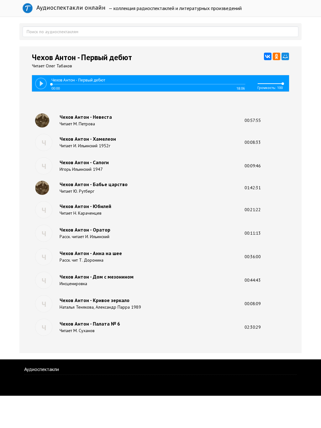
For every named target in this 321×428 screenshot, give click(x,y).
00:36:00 (253, 256)
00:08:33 (253, 142)
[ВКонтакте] (267, 56)
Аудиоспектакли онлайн (70, 7)
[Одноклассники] (276, 56)
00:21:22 (253, 209)
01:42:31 (253, 188)
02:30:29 (253, 327)
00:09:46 (253, 166)
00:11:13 (253, 233)
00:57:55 (253, 120)
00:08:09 (253, 303)
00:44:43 (253, 280)
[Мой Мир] (285, 56)
